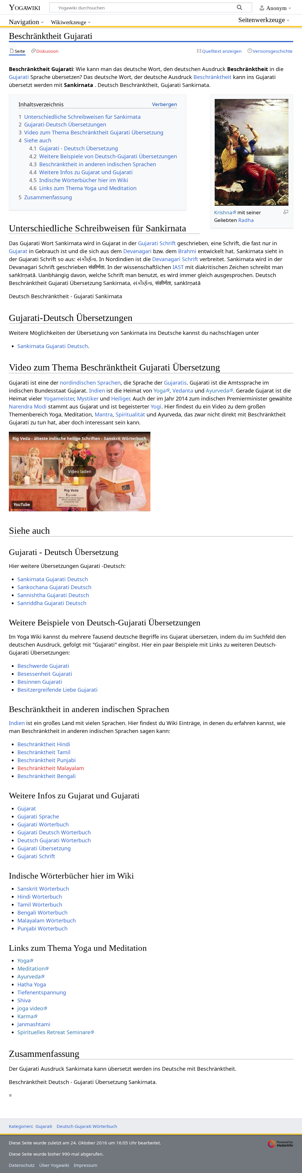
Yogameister (59, 398)
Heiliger (120, 398)
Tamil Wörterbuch (39, 904)
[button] (79, 471)
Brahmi (187, 251)
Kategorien (20, 1126)
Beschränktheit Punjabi (46, 760)
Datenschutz (22, 1165)
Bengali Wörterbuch (42, 912)
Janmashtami (33, 1024)
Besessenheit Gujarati (44, 673)
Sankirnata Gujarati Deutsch (52, 346)
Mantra (104, 414)
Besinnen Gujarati (39, 681)
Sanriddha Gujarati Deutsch (51, 603)
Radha (246, 220)
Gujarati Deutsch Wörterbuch (54, 832)
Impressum (85, 1165)
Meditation (31, 968)
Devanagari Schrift (175, 259)
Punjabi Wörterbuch (42, 928)
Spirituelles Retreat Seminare (53, 1032)
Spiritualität (130, 414)
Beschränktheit (212, 76)
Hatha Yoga (31, 984)
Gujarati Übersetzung (44, 848)
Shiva (24, 1000)
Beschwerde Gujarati (43, 665)
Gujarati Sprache (38, 816)
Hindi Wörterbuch (39, 896)
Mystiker (88, 398)
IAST (178, 267)
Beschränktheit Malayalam (50, 768)
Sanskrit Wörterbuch (43, 888)
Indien (97, 390)
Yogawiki (24, 7)
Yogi (156, 406)
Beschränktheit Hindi (43, 744)
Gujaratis (175, 382)
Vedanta (183, 390)
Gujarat (18, 251)
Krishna (223, 212)
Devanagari (137, 251)
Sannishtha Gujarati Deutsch (53, 595)
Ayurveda (217, 390)
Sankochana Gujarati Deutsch (54, 587)
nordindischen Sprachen (90, 382)
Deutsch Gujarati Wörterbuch (54, 840)
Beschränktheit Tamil (43, 752)
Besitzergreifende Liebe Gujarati (57, 689)
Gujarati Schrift (157, 243)
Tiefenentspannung (41, 992)
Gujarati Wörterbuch (43, 824)
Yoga (160, 390)
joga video (30, 1008)
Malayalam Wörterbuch (46, 920)
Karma (25, 1016)
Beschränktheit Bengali (46, 776)
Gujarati (19, 76)
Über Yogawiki (54, 1165)
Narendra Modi (28, 406)
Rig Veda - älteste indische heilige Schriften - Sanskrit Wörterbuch (79, 438)
